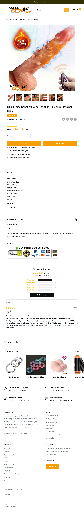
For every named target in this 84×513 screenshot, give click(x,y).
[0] (78, 10)
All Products (8, 480)
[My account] (74, 10)
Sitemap (7, 477)
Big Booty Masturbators (54, 419)
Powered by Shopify (10, 506)
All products (13, 19)
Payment (7, 461)
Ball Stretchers (50, 438)
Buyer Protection (9, 455)
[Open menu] (5, 10)
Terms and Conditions (11, 474)
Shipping (7, 471)
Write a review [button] (42, 295)
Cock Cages (50, 425)
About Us (7, 448)
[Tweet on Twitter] (71, 119)
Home (6, 19)
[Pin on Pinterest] (67, 119)
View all (77, 351)
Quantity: (10, 136)
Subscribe (52, 466)
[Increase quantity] (28, 136)
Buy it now (60, 143)
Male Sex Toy (12, 119)
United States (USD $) (11, 489)
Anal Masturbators (52, 416)
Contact (6, 452)
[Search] (66, 10)
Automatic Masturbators (54, 435)
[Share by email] (75, 119)
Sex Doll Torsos (51, 431)
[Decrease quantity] (17, 136)
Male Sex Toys (51, 428)
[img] (10, 308)
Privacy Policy (9, 464)
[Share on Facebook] (63, 119)
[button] (12, 127)
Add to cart (24, 143)
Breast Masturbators (52, 422)
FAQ (5, 458)
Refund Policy (9, 467)
